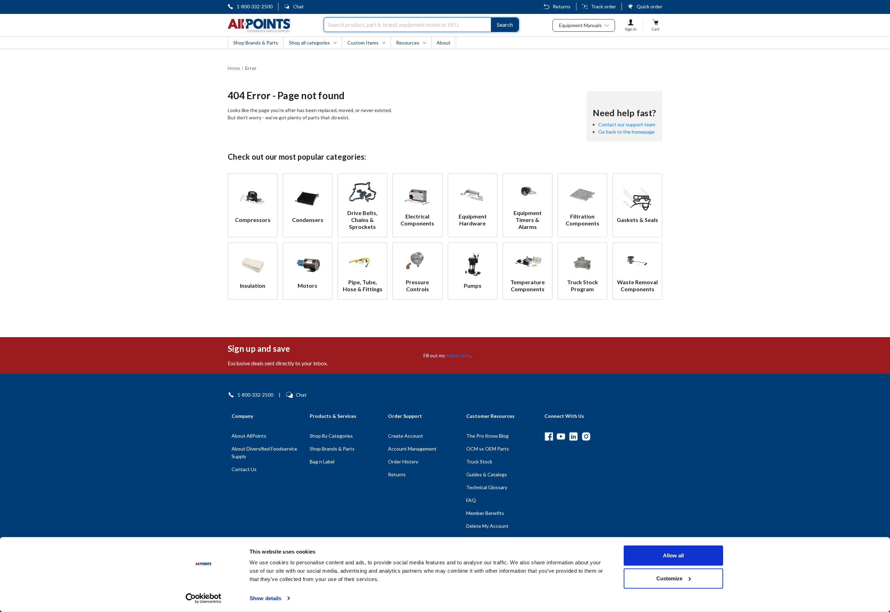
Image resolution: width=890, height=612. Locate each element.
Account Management (412, 449)
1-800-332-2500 (255, 6)
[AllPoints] (259, 25)
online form (458, 355)
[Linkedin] (573, 436)
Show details (265, 598)
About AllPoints (249, 436)
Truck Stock (479, 461)
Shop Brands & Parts (332, 449)
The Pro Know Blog (487, 436)
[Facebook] (548, 436)
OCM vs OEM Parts (487, 449)
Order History (403, 461)
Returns (562, 6)
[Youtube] (561, 436)
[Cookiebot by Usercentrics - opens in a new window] (203, 598)
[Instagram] (586, 436)
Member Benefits (485, 513)
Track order (603, 6)
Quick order (649, 6)
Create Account (405, 436)
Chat (298, 6)
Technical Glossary (486, 487)
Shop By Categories (331, 436)
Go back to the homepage (626, 132)
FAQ (471, 500)
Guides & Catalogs (486, 474)
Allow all (673, 555)
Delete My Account (487, 526)
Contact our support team (626, 124)
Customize (669, 578)
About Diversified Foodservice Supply (264, 452)
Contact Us (244, 469)
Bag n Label (322, 461)
